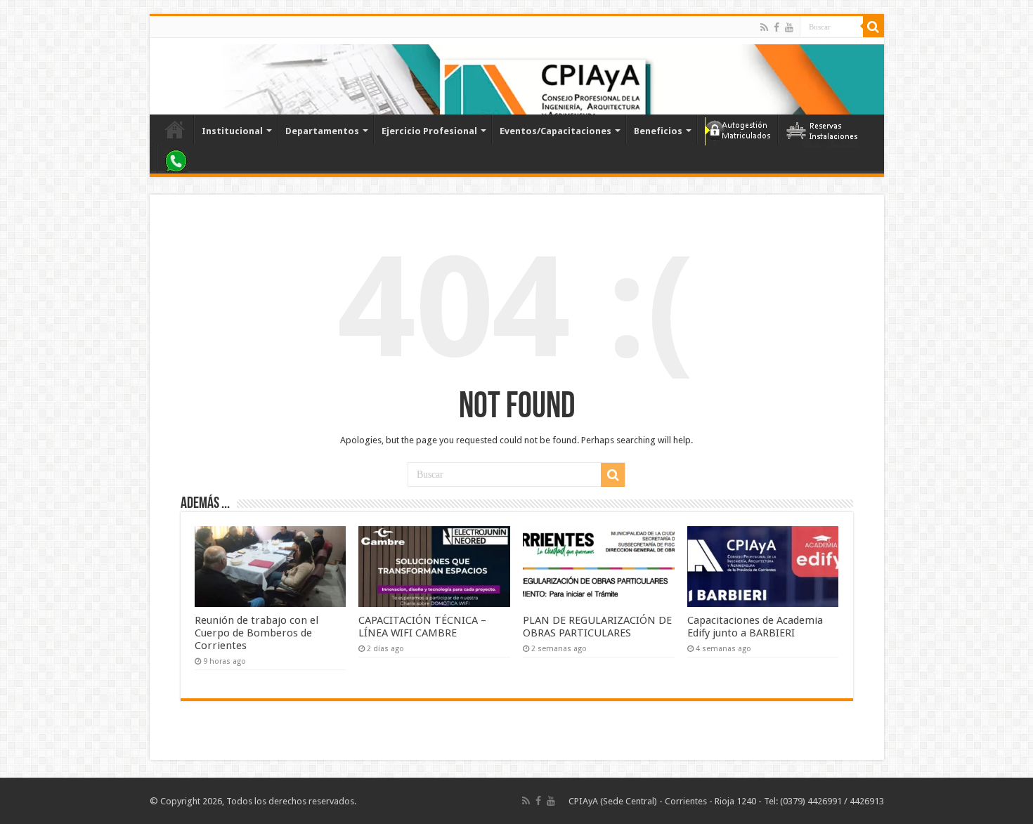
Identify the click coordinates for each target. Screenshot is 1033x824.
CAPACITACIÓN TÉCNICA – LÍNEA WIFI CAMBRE (422, 626)
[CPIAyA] (167, 76)
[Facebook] (776, 27)
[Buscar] (873, 26)
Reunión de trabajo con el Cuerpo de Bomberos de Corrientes (256, 633)
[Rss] (764, 27)
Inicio (175, 129)
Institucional (232, 131)
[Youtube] (789, 27)
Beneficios (658, 131)
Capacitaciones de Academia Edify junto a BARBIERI (755, 626)
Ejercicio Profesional (429, 131)
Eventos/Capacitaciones (555, 131)
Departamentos (322, 131)
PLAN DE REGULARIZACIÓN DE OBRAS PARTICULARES (597, 626)
